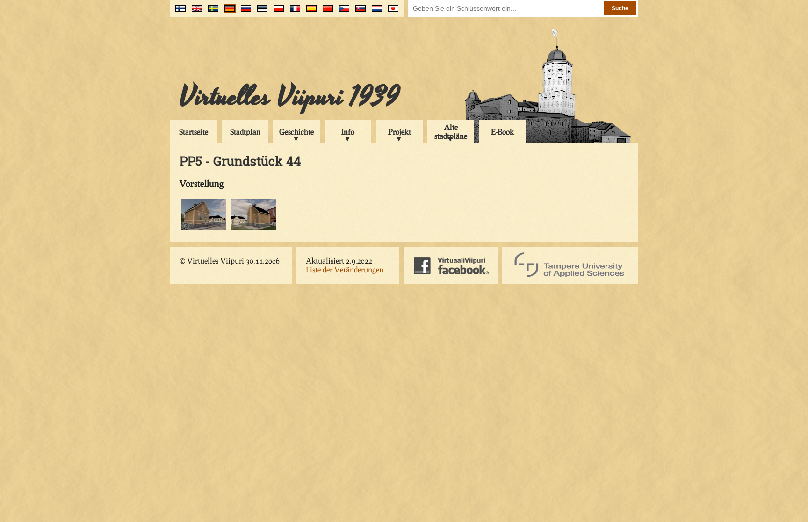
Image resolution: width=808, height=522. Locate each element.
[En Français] (293, 11)
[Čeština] (342, 11)
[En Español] (309, 11)
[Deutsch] (227, 11)
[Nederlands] (375, 11)
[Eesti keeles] (260, 11)
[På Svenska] (211, 11)
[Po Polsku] (276, 11)
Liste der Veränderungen (344, 269)
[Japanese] (391, 11)
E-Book (502, 131)
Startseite (193, 131)
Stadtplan (245, 131)
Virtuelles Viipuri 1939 (290, 96)
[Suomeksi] (178, 11)
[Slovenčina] (358, 11)
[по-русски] (244, 11)
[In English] (195, 11)
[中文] (325, 11)
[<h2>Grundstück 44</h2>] (204, 228)
